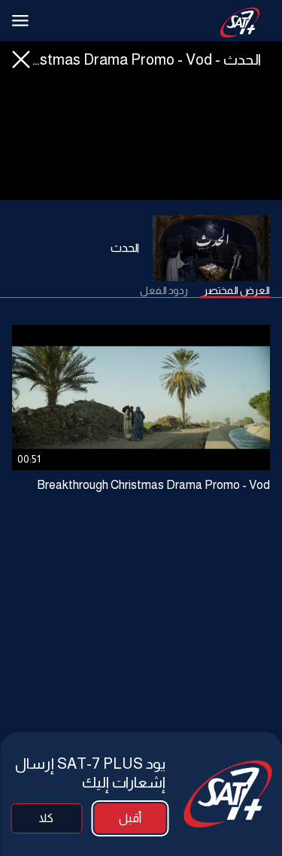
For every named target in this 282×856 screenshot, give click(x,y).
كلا (46, 818)
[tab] (236, 291)
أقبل (130, 818)
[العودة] (21, 59)
